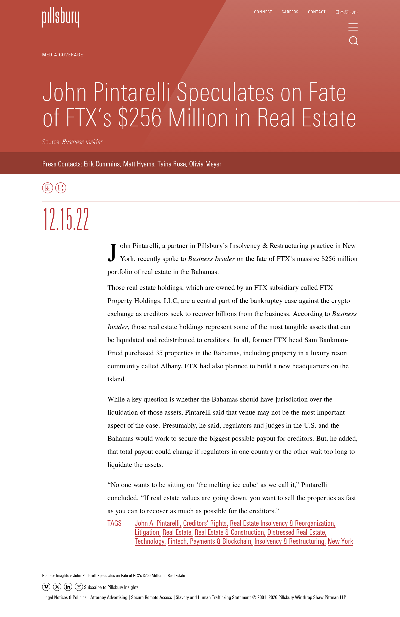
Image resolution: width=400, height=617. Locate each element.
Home (46, 575)
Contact (317, 12)
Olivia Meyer (205, 164)
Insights (62, 575)
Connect (263, 12)
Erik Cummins (102, 164)
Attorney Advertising (108, 597)
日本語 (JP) (346, 12)
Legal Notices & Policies (65, 597)
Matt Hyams (138, 164)
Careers (290, 12)
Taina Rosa (172, 164)
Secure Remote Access (151, 597)
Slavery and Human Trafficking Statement (213, 597)
